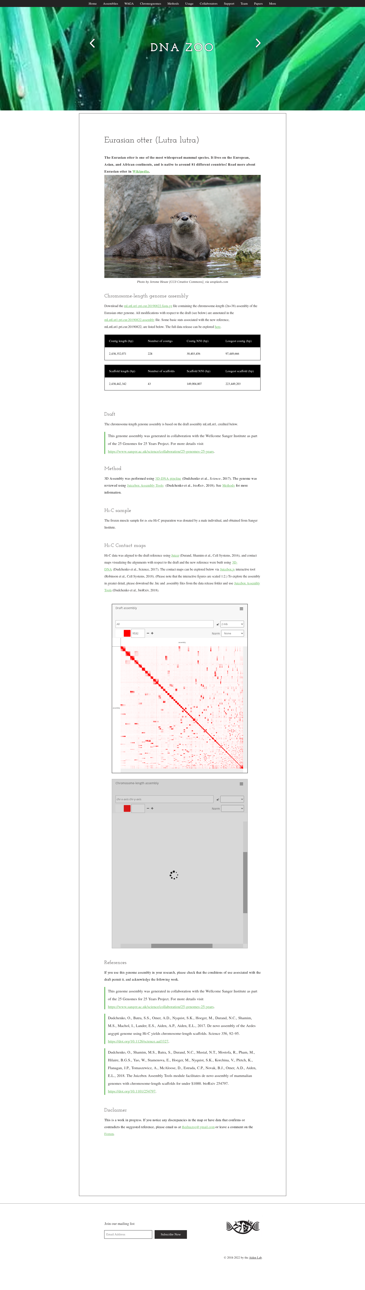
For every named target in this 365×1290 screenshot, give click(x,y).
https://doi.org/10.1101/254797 (131, 1091)
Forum (109, 1134)
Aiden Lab (255, 1257)
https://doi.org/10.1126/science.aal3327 (138, 1041)
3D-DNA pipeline (168, 478)
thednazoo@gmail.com (198, 1127)
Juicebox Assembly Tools (145, 485)
